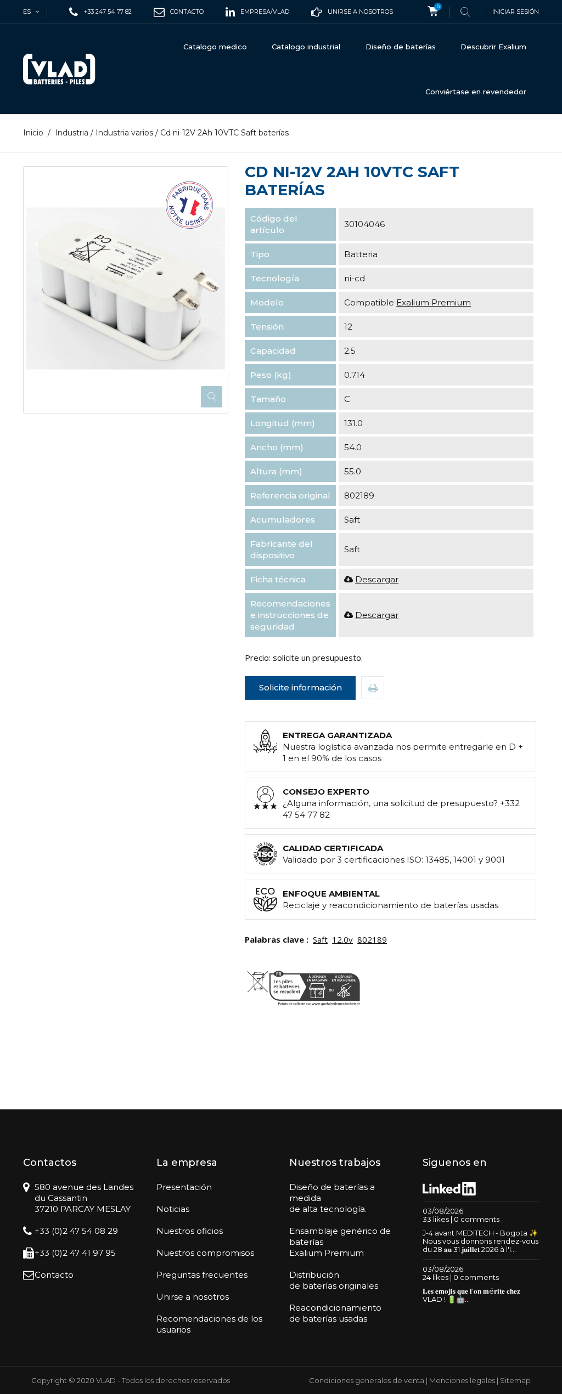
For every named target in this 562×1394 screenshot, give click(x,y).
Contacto (54, 1275)
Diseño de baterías (401, 46)
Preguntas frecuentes (202, 1275)
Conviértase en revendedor (475, 91)
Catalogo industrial (306, 46)
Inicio (33, 133)
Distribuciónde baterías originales (333, 1280)
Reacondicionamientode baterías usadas (335, 1313)
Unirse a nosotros (192, 1296)
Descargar (376, 579)
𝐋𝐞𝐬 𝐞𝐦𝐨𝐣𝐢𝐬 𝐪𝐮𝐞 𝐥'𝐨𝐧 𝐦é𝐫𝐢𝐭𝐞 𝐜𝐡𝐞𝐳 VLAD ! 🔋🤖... (471, 1295)
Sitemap (515, 1380)
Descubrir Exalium (493, 46)
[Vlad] (59, 69)
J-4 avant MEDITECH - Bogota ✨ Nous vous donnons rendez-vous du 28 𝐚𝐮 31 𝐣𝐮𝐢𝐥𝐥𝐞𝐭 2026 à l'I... (480, 1241)
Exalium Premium (433, 302)
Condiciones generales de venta (366, 1380)
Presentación (184, 1187)
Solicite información (300, 687)
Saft (320, 939)
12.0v (342, 939)
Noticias (172, 1209)
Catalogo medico (215, 46)
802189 (372, 939)
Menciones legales (462, 1380)
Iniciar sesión (515, 11)
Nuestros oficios (189, 1231)
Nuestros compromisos (205, 1253)
